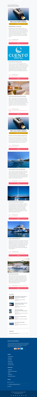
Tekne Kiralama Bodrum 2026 (19, 322)
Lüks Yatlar (10, 359)
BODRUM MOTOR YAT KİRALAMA (15, 26)
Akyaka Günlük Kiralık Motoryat (14, 238)
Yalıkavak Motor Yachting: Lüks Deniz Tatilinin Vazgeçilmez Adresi (21, 303)
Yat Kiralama (10, 374)
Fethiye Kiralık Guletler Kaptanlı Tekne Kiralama (17, 96)
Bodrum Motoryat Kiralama (13, 76)
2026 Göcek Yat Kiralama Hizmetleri (20, 316)
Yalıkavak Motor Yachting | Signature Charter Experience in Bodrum (21, 297)
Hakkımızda (10, 369)
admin (10, 39)
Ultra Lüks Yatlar (11, 364)
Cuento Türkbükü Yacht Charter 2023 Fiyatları (17, 169)
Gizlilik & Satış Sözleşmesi (12, 371)
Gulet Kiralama (10, 356)
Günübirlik (10, 358)
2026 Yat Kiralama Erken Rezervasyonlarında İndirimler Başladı (21, 310)
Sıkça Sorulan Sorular (11, 376)
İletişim (10, 386)
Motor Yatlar (10, 361)
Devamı (18, 43)
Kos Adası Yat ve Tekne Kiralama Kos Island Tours (18, 135)
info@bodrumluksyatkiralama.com (14, 384)
